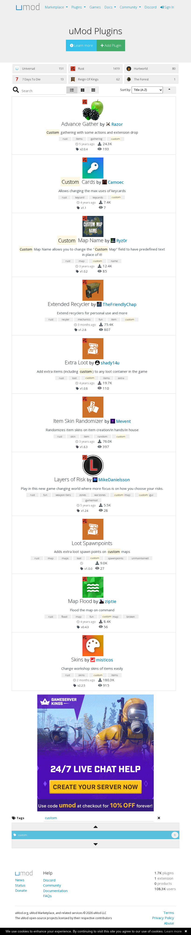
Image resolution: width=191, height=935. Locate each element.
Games (95, 7)
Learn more (173, 931)
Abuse (169, 923)
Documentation (55, 890)
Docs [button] (109, 7)
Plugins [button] (77, 7)
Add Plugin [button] (112, 45)
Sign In (169, 7)
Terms (168, 912)
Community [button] (129, 7)
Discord (151, 7)
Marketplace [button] (55, 7)
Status (20, 885)
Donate (21, 890)
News (19, 880)
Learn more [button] (83, 45)
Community (52, 885)
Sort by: (126, 90)
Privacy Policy (163, 917)
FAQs (47, 895)
